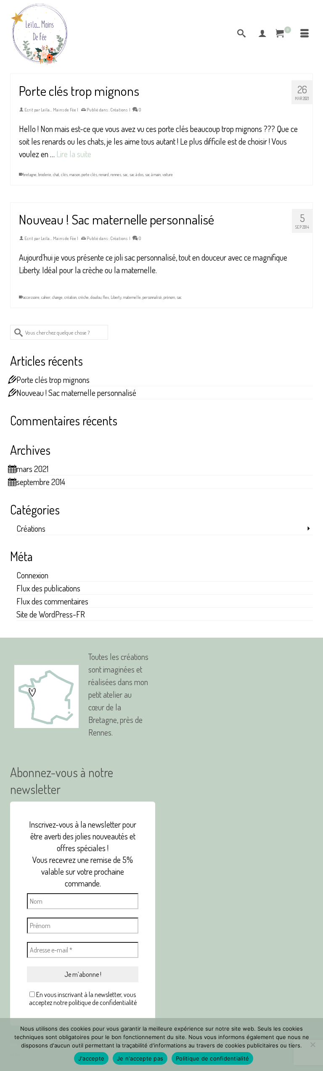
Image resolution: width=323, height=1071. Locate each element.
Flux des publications (48, 588)
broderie (44, 174)
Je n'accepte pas (140, 1058)
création (70, 297)
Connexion (32, 575)
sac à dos (136, 174)
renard (104, 174)
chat (56, 174)
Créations (118, 110)
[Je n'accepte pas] (312, 1044)
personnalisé (152, 297)
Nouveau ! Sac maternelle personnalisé (76, 392)
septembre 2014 (40, 481)
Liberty (116, 297)
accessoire (31, 297)
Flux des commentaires (52, 601)
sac (125, 174)
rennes (116, 174)
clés (64, 174)
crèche (83, 297)
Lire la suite (73, 153)
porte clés (89, 174)
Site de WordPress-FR (50, 614)
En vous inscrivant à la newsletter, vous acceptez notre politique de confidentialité (83, 999)
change (57, 297)
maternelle (132, 297)
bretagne (30, 174)
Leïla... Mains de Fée (58, 110)
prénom (169, 297)
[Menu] (304, 33)
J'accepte (91, 1058)
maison (74, 174)
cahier (45, 297)
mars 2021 (32, 468)
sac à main (153, 174)
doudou (95, 297)
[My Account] (262, 33)
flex (106, 297)
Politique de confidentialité (212, 1058)
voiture (167, 174)
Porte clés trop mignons (53, 379)
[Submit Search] (16, 332)
